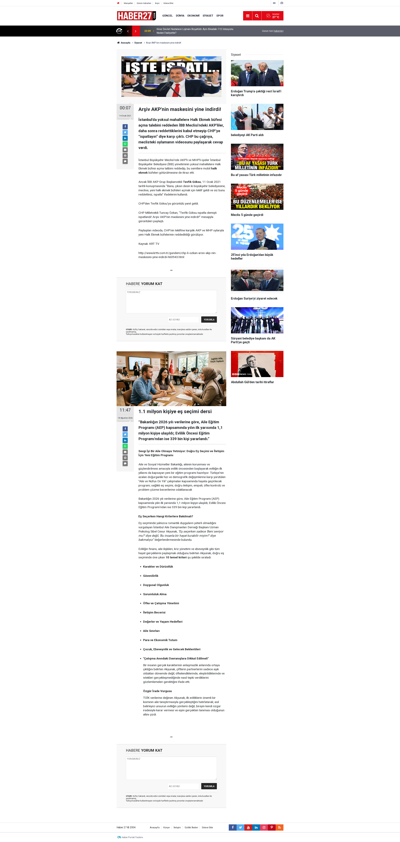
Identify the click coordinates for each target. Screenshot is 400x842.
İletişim (177, 827)
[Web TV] (274, 3)
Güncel (167, 15)
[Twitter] (125, 132)
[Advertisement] (98, 91)
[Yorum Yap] (125, 161)
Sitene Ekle (168, 3)
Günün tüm (272, 30)
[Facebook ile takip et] (233, 827)
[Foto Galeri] (281, 3)
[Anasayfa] (118, 3)
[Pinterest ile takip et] (272, 827)
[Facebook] (125, 126)
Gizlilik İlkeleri (191, 827)
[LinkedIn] (125, 138)
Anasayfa (155, 827)
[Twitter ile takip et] (240, 827)
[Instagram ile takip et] (264, 827)
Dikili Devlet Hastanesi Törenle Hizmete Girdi (181, 30)
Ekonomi (194, 15)
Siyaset (208, 15)
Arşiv (157, 3)
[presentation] (128, 31)
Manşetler (128, 3)
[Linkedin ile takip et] (256, 827)
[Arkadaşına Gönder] (125, 149)
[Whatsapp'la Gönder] (125, 144)
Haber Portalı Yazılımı (132, 837)
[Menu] (247, 16)
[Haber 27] (136, 15)
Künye (166, 827)
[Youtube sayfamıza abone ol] (248, 827)
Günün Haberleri (144, 3)
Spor (219, 15)
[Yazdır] (125, 155)
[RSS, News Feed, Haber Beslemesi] (279, 827)
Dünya (180, 15)
